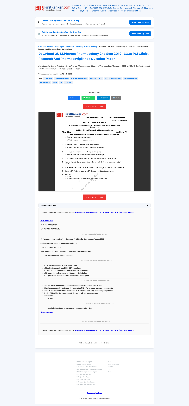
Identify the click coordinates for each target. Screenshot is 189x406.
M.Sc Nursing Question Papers (86, 372)
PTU (109, 369)
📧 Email (116, 98)
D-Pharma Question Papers (85, 384)
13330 (55, 82)
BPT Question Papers (83, 377)
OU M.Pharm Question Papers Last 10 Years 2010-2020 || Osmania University (70, 47)
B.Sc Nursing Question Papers (86, 367)
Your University (115, 358)
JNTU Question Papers (61, 358)
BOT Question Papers (83, 379)
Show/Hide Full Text (48, 205)
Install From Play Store (140, 22)
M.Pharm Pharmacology (79, 78)
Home (40, 47)
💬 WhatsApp (88, 98)
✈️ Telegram (103, 98)
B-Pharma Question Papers (85, 382)
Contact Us (143, 358)
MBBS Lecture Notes (83, 364)
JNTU (110, 362)
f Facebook (74, 98)
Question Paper (45, 82)
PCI (106, 78)
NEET (109, 372)
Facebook (91, 393)
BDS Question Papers (83, 374)
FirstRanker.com (46, 221)
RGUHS (110, 367)
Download (68, 82)
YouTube (98, 393)
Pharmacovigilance (130, 78)
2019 (100, 78)
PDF (61, 82)
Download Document (94, 106)
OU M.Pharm (48, 78)
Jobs (130, 358)
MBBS (78, 358)
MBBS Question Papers (84, 362)
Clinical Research (115, 78)
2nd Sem (93, 78)
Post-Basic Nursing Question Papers (89, 369)
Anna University (113, 364)
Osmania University (62, 78)
